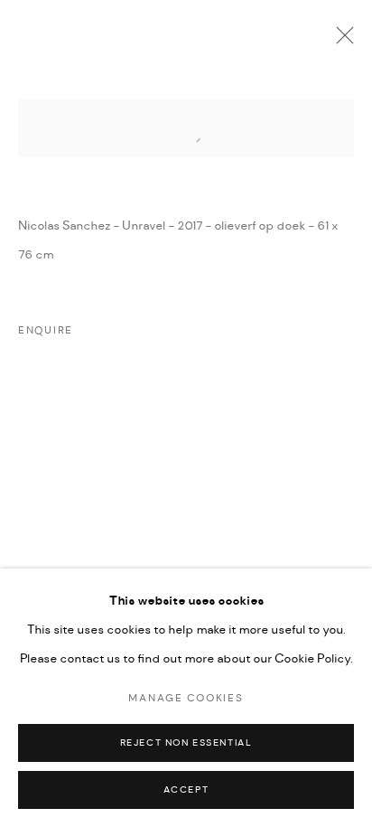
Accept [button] (186, 790)
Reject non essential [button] (186, 743)
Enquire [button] (45, 330)
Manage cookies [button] (185, 698)
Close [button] (340, 40)
